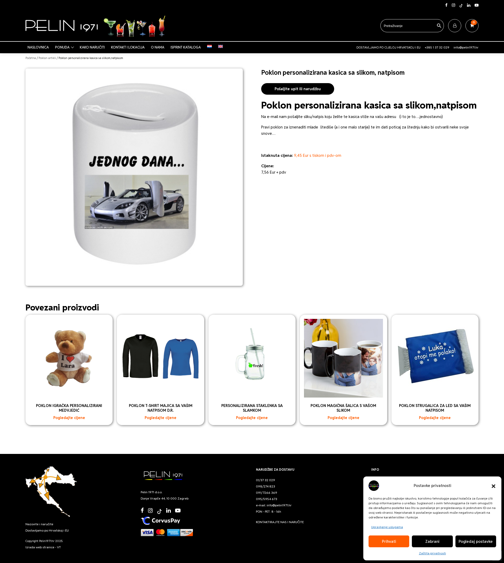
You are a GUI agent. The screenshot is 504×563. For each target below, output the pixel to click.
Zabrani (432, 541)
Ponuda (62, 47)
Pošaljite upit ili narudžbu (298, 89)
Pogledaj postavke (476, 541)
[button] (493, 485)
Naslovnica (38, 47)
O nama (157, 47)
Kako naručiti (92, 47)
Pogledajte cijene (69, 417)
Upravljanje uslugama (387, 527)
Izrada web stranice (39, 547)
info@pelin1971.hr (466, 47)
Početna (30, 58)
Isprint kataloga (186, 47)
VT (59, 547)
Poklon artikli (47, 58)
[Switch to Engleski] (221, 46)
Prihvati (389, 541)
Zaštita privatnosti (432, 553)
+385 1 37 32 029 (437, 47)
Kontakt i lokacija (128, 47)
